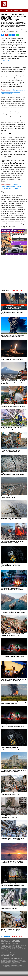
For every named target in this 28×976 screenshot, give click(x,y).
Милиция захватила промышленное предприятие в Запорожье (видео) (13, 92)
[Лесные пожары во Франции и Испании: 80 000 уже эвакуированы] (14, 395)
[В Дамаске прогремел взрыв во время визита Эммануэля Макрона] (14, 760)
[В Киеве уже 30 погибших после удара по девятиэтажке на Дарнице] (14, 874)
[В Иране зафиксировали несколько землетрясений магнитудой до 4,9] (14, 463)
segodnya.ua (5, 60)
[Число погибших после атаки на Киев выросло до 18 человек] (14, 897)
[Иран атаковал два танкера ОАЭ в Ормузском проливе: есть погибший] (14, 601)
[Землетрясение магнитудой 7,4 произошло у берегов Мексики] (14, 508)
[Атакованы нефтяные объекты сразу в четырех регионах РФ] (14, 692)
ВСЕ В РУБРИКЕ (12, 936)
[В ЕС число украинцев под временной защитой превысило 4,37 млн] (14, 669)
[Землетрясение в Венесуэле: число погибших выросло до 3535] (14, 783)
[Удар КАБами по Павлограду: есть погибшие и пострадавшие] (14, 417)
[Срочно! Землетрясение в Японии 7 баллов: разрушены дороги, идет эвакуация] (14, 371)
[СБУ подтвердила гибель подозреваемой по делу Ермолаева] (14, 737)
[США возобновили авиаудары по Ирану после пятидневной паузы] (14, 348)
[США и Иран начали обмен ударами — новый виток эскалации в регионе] (14, 715)
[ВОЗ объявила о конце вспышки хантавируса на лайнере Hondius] (14, 851)
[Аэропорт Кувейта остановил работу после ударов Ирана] (14, 486)
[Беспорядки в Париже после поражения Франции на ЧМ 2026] (14, 578)
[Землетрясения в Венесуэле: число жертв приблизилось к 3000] (14, 828)
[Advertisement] (14, 271)
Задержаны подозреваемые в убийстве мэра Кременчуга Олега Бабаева (11, 186)
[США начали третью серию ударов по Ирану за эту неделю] (14, 646)
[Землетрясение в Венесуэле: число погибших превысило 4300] (14, 624)
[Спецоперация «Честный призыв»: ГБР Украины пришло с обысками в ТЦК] (14, 301)
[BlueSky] (2, 35)
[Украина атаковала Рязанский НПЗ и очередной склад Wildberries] (14, 325)
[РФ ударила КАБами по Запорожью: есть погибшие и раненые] (14, 531)
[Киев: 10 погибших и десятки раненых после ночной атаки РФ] (14, 806)
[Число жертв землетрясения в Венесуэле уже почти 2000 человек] (14, 920)
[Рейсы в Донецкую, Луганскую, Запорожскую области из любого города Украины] (14, 242)
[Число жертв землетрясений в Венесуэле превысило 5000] (14, 440)
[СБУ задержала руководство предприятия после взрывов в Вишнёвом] (14, 554)
